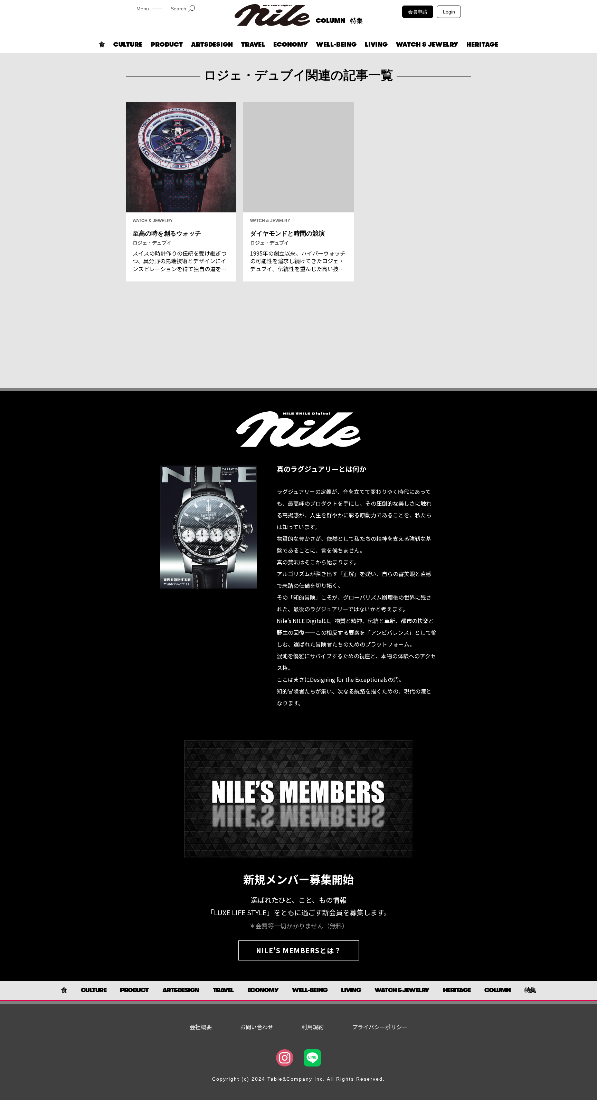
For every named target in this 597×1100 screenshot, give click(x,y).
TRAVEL (253, 44)
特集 (356, 20)
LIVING (376, 44)
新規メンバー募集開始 (298, 879)
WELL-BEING (336, 44)
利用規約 (313, 1027)
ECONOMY (290, 44)
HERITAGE (482, 44)
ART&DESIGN (212, 44)
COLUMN (330, 20)
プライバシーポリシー (379, 1027)
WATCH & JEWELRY (427, 44)
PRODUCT (167, 44)
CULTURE (127, 44)
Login (449, 12)
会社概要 (201, 1027)
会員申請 (417, 12)
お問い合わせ (256, 1027)
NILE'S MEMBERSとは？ (298, 950)
